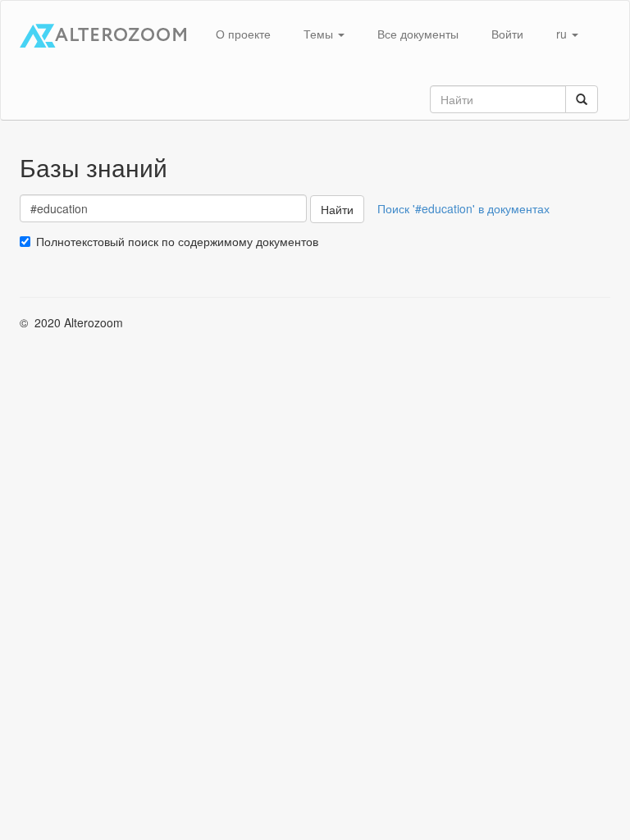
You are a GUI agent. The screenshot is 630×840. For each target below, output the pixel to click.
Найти (337, 209)
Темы (320, 33)
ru (563, 33)
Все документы (418, 33)
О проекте (243, 33)
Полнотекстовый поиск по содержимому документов (177, 241)
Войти (507, 33)
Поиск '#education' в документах (463, 208)
